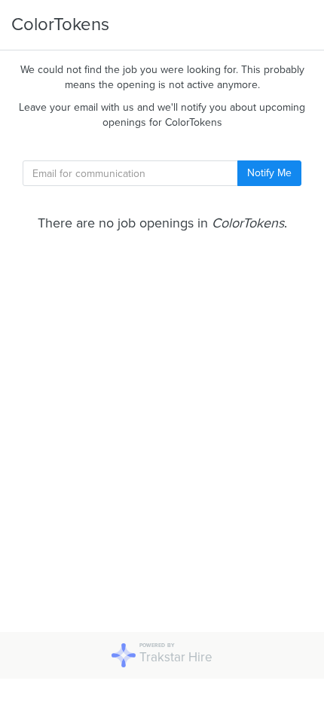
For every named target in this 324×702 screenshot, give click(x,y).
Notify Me (269, 172)
